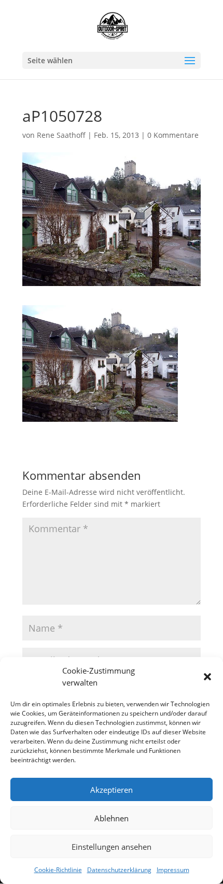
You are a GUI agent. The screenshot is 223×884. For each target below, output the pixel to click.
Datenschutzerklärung (119, 869)
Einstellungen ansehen (111, 847)
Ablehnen (111, 818)
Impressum (173, 869)
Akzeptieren (111, 790)
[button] (207, 677)
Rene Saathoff (61, 135)
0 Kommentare (173, 135)
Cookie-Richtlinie (58, 869)
